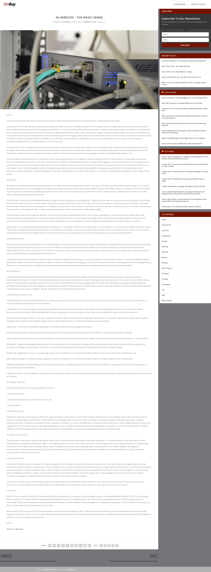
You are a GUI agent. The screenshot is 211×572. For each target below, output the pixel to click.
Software (165, 273)
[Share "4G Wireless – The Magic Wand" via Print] (89, 545)
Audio (164, 219)
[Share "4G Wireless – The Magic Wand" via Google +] (58, 545)
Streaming (166, 284)
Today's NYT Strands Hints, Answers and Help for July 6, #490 (183, 180)
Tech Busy (66, 22)
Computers (166, 236)
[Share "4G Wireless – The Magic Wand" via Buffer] (76, 545)
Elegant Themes (50, 569)
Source (9, 529)
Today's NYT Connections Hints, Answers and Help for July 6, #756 (185, 173)
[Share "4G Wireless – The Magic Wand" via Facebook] (50, 545)
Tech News (169, 151)
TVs (163, 290)
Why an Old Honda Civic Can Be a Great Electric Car (181, 77)
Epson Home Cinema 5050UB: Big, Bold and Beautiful (182, 144)
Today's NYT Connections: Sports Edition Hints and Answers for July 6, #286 (185, 165)
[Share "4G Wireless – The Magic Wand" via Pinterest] (67, 545)
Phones (164, 257)
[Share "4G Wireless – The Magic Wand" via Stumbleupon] (80, 545)
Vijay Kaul (19, 529)
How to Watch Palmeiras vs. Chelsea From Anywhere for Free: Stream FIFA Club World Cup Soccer (185, 158)
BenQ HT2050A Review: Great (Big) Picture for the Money (183, 138)
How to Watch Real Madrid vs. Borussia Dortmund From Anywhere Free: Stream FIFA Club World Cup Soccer (183, 193)
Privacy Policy (198, 5)
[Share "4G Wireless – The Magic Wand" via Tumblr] (63, 545)
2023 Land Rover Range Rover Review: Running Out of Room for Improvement (185, 117)
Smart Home (167, 268)
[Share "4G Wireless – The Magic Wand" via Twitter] (54, 545)
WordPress (71, 569)
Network (87, 22)
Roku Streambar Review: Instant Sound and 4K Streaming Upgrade (184, 124)
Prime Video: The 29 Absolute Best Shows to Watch (181, 207)
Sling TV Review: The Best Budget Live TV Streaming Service (184, 98)
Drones (164, 241)
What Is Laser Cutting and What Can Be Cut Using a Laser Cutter (184, 83)
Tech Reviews (170, 92)
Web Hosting (167, 301)
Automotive (166, 225)
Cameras (165, 230)
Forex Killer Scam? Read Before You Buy (177, 72)
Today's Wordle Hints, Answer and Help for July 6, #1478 (183, 186)
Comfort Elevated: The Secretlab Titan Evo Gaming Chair (184, 61)
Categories (179, 5)
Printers (165, 263)
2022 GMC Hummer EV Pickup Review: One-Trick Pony (182, 103)
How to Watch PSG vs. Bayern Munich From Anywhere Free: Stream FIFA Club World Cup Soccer (184, 200)
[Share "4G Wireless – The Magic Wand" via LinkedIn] (72, 545)
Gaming (165, 246)
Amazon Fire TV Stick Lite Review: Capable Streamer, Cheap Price (184, 109)
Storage (165, 279)
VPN (163, 295)
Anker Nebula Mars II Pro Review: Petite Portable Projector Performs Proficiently (184, 132)
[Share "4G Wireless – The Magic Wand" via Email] (85, 545)
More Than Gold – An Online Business (176, 66)
